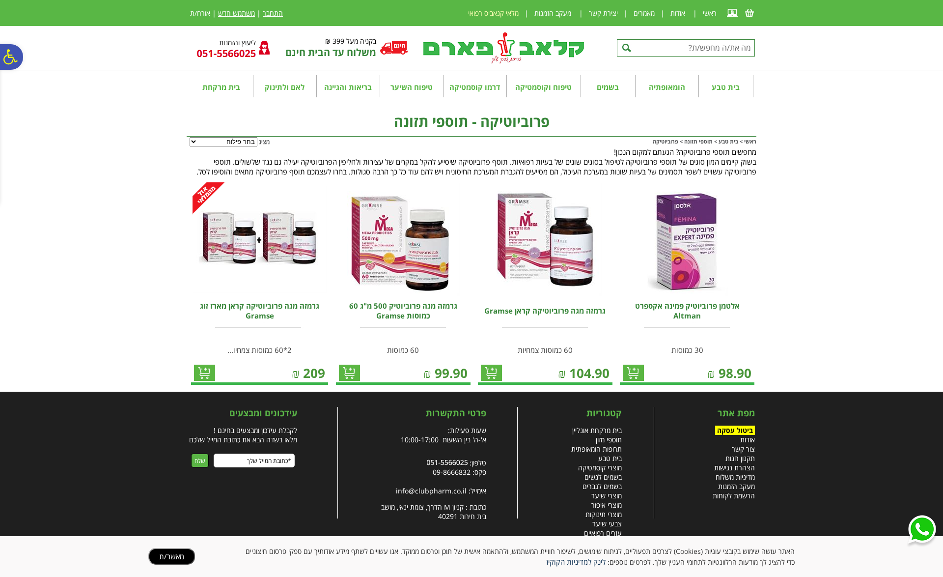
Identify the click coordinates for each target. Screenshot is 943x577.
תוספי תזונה (698, 141)
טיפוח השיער (411, 87)
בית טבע (726, 87)
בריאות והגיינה (348, 87)
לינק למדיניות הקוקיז (576, 562)
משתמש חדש (236, 13)
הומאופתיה (667, 87)
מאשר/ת (171, 556)
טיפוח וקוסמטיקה (543, 87)
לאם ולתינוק (285, 87)
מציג (264, 142)
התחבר (273, 13)
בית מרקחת (221, 87)
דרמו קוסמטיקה (474, 87)
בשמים (608, 87)
